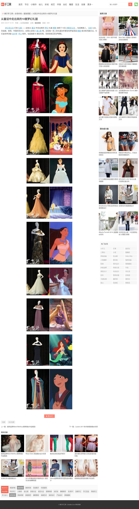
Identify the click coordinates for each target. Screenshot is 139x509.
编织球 (115, 279)
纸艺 (53, 4)
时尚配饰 (44, 488)
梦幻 (46, 28)
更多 (89, 4)
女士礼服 (11, 422)
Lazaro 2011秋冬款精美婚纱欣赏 (86, 426)
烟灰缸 (127, 279)
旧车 (102, 275)
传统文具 (116, 267)
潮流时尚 (28, 488)
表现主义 (104, 271)
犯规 (102, 264)
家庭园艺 (28, 495)
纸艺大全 (41, 491)
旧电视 (127, 275)
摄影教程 (36, 495)
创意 (83, 4)
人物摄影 (104, 260)
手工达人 (5, 495)
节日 (27, 4)
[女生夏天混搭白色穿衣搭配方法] (108, 106)
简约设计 (116, 264)
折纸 (47, 4)
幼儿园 (26, 491)
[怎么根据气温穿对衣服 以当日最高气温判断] (108, 79)
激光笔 (115, 260)
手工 (20, 33)
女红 (65, 4)
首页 (20, 4)
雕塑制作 (63, 491)
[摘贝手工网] (6, 4)
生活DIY (70, 491)
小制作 (34, 4)
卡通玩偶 (104, 279)
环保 (59, 4)
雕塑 (71, 4)
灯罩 (114, 248)
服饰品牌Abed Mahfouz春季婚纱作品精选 (21, 426)
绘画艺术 (44, 495)
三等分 (103, 252)
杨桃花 (127, 283)
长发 (90, 28)
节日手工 (12, 491)
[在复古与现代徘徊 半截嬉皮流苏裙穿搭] (128, 53)
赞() (50, 416)
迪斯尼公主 (70, 28)
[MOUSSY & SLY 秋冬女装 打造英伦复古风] (128, 168)
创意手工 (78, 491)
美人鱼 (39, 31)
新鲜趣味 (67, 495)
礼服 (20, 28)
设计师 (14, 33)
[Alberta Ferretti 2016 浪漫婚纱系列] (108, 221)
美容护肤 (12, 488)
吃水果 (115, 256)
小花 (114, 252)
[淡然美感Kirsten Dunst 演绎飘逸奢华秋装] (128, 79)
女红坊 (56, 491)
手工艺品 (86, 491)
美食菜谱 (20, 495)
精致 (54, 28)
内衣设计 (116, 271)
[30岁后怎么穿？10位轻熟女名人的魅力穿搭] (128, 221)
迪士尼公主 (9, 28)
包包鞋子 (36, 488)
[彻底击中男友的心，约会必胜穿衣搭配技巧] (128, 141)
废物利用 (49, 491)
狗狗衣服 (116, 275)
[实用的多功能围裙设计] (128, 194)
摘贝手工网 (8, 13)
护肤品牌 (104, 267)
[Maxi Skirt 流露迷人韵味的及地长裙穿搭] (128, 26)
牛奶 (126, 267)
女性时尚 (18, 13)
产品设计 (59, 495)
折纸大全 (33, 491)
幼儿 (41, 4)
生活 (77, 4)
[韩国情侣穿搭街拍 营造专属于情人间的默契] (108, 53)
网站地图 (78, 504)
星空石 (127, 248)
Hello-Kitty (128, 256)
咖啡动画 (128, 260)
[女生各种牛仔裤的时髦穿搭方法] (128, 106)
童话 (33, 28)
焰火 (102, 283)
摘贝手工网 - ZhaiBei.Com (67, 504)
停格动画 (104, 256)
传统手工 (94, 491)
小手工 (103, 248)
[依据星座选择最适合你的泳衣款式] (108, 141)
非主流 (127, 271)
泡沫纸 (115, 283)
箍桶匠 (127, 252)
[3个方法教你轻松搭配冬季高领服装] (108, 168)
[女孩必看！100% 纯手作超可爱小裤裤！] (108, 26)
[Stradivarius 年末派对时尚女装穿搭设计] (108, 194)
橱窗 (79, 31)
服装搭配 (27, 13)
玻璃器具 (128, 264)
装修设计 (52, 495)
